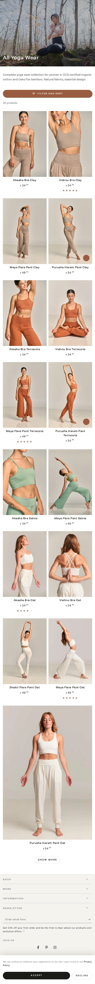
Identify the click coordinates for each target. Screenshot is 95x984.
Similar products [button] (86, 258)
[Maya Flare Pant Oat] (70, 651)
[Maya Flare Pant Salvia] (70, 482)
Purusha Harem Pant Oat (47, 843)
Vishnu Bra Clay (70, 180)
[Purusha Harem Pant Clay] (70, 231)
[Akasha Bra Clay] (25, 144)
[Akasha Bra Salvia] (25, 482)
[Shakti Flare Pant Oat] (25, 651)
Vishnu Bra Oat (70, 600)
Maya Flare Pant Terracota (25, 431)
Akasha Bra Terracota (24, 349)
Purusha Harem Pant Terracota (70, 433)
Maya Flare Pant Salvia (70, 518)
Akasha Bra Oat (25, 600)
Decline (82, 975)
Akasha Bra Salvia (24, 518)
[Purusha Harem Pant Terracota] (70, 395)
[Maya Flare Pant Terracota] (25, 395)
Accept (36, 975)
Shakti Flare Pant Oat (25, 687)
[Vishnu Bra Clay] (70, 144)
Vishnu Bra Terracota (70, 349)
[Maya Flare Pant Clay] (25, 231)
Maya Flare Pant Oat (70, 687)
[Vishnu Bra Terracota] (70, 313)
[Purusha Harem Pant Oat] (47, 773)
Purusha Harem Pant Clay (70, 267)
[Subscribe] (90, 919)
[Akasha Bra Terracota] (25, 313)
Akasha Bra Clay (24, 180)
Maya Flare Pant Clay (25, 267)
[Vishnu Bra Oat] (70, 564)
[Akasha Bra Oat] (25, 564)
